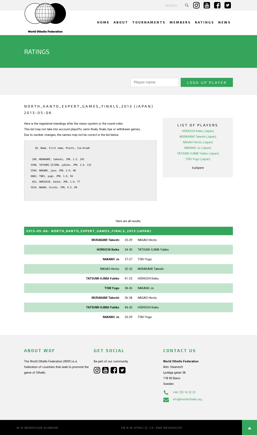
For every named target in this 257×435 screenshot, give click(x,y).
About (121, 22)
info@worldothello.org (187, 399)
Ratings (204, 22)
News (224, 22)
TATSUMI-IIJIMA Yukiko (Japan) (198, 153)
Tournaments (149, 22)
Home (103, 22)
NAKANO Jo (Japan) (197, 148)
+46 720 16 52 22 (184, 392)
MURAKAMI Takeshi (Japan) (197, 136)
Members (180, 22)
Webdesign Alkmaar (41, 427)
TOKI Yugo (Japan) (197, 159)
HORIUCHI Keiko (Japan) (198, 131)
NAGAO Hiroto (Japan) (198, 142)
